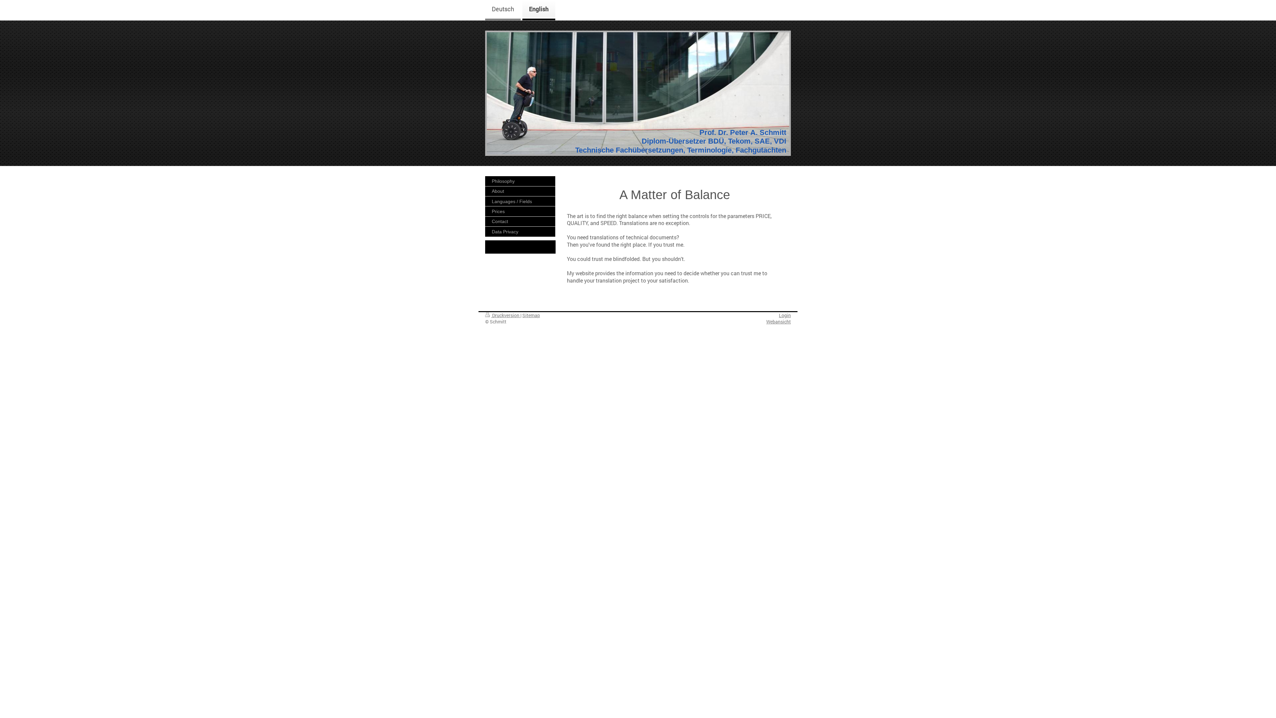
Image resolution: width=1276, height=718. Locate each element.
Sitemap (531, 315)
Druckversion (505, 315)
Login (785, 315)
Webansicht (778, 321)
